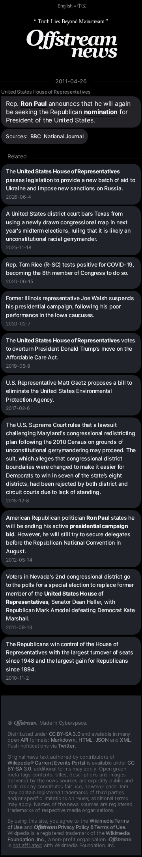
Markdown (63, 740)
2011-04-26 (71, 81)
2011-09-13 (19, 627)
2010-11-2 (17, 678)
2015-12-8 (17, 501)
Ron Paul (34, 103)
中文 (82, 6)
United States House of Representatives (46, 92)
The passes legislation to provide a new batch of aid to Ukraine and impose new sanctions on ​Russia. (70, 180)
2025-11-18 (19, 247)
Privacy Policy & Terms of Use (79, 827)
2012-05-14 (19, 560)
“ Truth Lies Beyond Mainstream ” (71, 21)
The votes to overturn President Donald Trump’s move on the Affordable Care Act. (70, 349)
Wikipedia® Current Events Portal (46, 763)
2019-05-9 (18, 366)
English (65, 6)
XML (125, 740)
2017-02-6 (18, 408)
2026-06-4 (18, 197)
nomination (101, 112)
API (24, 740)
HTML (85, 740)
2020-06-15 (19, 281)
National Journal (63, 136)
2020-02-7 (18, 324)
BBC (35, 136)
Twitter (66, 746)
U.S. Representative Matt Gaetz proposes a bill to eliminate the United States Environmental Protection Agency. (69, 391)
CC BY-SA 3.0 (64, 734)
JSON (102, 740)
